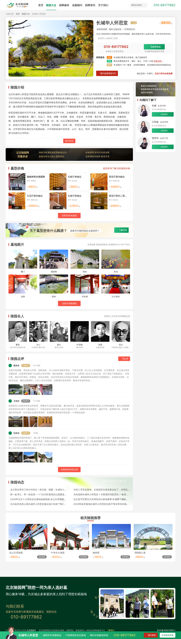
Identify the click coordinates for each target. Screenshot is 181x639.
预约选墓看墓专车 (108, 73)
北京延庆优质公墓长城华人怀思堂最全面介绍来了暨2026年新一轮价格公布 (38, 504)
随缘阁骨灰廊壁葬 (36, 176)
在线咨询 (164, 114)
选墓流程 (158, 61)
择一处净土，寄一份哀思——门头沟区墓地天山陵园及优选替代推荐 (38, 494)
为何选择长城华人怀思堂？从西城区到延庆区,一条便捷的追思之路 (101, 494)
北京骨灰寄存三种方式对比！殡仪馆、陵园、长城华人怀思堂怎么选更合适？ (38, 489)
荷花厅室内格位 (117, 176)
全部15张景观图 (69, 303)
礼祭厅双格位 (74, 195)
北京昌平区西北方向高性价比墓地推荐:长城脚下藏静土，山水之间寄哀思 (101, 499)
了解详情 (123, 230)
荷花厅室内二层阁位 (119, 195)
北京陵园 (30, 630)
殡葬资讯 (90, 5)
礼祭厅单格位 (74, 176)
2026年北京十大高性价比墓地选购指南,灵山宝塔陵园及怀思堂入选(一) (38, 499)
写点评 (125, 358)
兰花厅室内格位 (35, 195)
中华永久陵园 (57, 552)
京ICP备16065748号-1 (166, 630)
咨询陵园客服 (168, 635)
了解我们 (110, 630)
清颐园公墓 (140, 552)
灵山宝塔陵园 (16, 552)
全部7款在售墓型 (69, 215)
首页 (40, 5)
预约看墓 (152, 635)
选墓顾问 (77, 5)
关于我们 (103, 5)
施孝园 (96, 552)
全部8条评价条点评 (69, 469)
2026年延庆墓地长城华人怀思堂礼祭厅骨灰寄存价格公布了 (101, 504)
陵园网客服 (156, 47)
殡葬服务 (64, 5)
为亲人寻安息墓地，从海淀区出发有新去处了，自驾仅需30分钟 (101, 489)
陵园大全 (51, 5)
